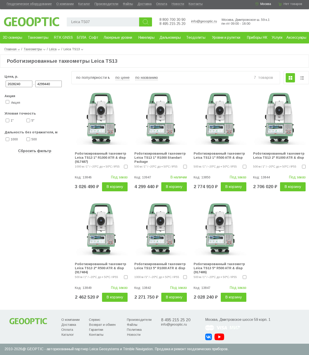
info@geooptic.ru (204, 21)
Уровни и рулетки (226, 37)
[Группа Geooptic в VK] (208, 336)
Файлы (128, 4)
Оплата (161, 4)
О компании (65, 4)
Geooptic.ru (31, 20)
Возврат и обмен (102, 324)
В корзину (115, 187)
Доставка (145, 4)
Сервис (94, 319)
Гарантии (96, 329)
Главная (11, 49)
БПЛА (81, 37)
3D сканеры (12, 37)
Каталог (84, 4)
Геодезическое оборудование (29, 4)
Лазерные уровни (118, 37)
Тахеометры (38, 37)
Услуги (277, 37)
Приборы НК (257, 37)
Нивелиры (146, 37)
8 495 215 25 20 (172, 24)
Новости (178, 4)
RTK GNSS (63, 37)
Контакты (196, 4)
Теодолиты (195, 37)
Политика (134, 329)
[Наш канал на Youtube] (219, 336)
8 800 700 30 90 (172, 20)
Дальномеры (170, 37)
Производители (106, 4)
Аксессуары (296, 37)
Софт (93, 37)
